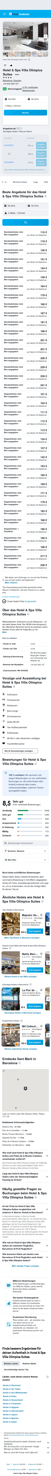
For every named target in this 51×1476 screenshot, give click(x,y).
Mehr (4, 632)
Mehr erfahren (11, 582)
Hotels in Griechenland (13, 1411)
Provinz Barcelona (13, 1469)
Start (8, 1464)
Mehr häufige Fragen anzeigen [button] (25, 1266)
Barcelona (32, 1469)
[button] (4, 14)
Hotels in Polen (9, 1396)
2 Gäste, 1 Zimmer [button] (13, 106)
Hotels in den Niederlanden (15, 1392)
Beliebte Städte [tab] (29, 1363)
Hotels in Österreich (12, 1385)
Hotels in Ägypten (11, 1407)
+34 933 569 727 (11, 83)
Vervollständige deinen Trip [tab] (16, 1369)
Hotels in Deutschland (13, 1400)
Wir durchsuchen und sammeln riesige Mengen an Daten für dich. (21, 1447)
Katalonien (32, 1464)
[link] (22, 937)
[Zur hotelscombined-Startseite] (19, 14)
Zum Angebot (35, 931)
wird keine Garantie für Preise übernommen (23, 1435)
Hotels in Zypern (10, 1414)
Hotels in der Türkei (11, 1389)
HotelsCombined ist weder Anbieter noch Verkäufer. (22, 1442)
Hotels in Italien (10, 1421)
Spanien (16, 1464)
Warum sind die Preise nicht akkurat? (21, 1452)
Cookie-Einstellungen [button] (11, 596)
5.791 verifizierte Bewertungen (30, 89)
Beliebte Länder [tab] (11, 1363)
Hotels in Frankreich (12, 1403)
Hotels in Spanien (11, 1418)
